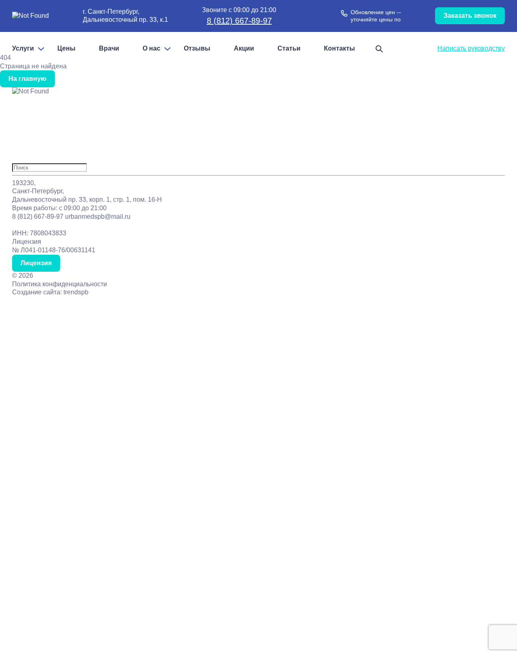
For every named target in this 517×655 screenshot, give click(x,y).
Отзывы (197, 48)
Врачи (109, 48)
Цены (66, 48)
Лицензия (36, 263)
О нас (151, 48)
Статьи (289, 48)
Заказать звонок (469, 15)
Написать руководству (471, 48)
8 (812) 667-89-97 (239, 20)
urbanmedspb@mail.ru (97, 216)
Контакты (339, 48)
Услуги (23, 48)
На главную (27, 78)
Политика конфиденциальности (59, 284)
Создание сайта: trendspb (50, 292)
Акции (244, 48)
